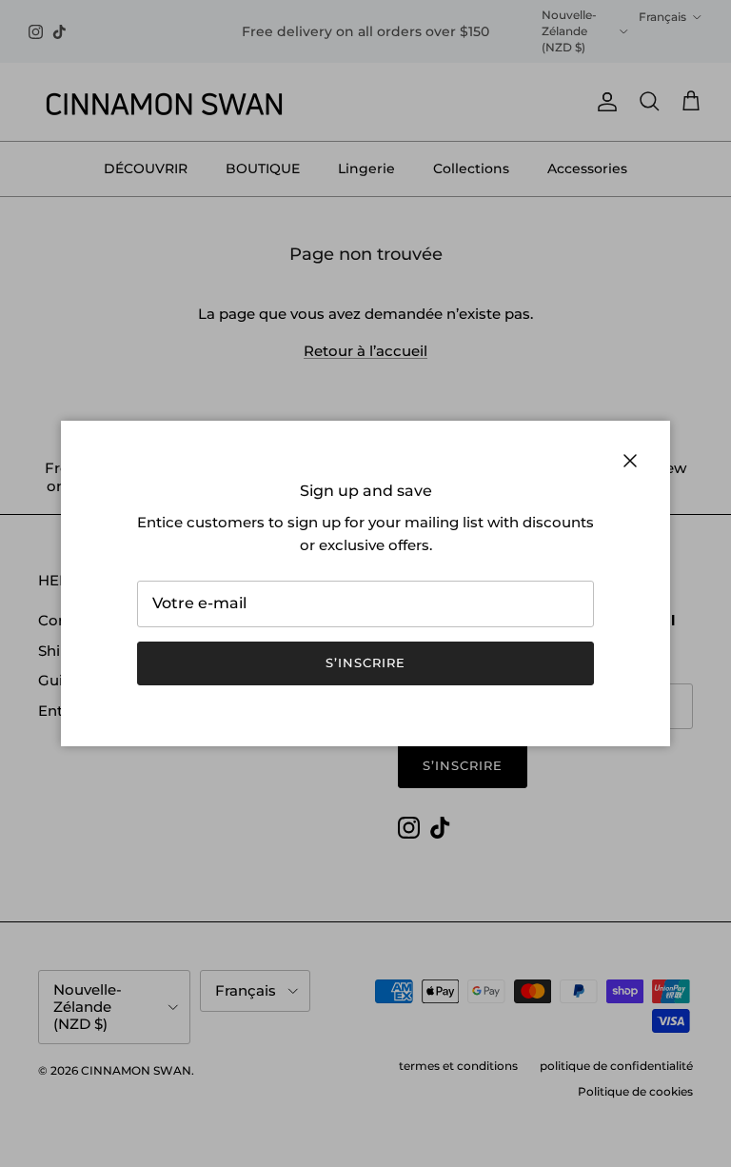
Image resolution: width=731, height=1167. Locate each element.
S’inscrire (365, 662)
